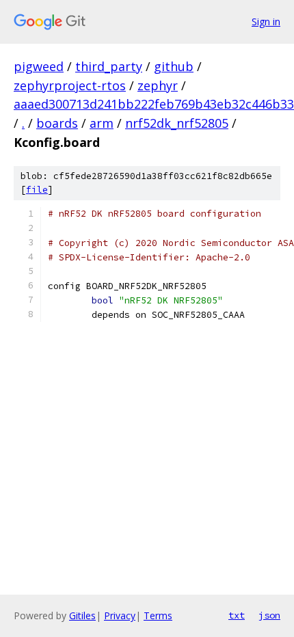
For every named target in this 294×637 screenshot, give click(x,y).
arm (101, 123)
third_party (108, 66)
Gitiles (82, 615)
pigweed (39, 66)
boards (57, 123)
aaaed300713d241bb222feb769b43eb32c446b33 (154, 104)
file (37, 189)
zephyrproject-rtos (70, 85)
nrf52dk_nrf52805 (176, 123)
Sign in (266, 21)
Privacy (119, 615)
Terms (158, 615)
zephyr (157, 85)
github (173, 66)
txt (236, 615)
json (269, 615)
